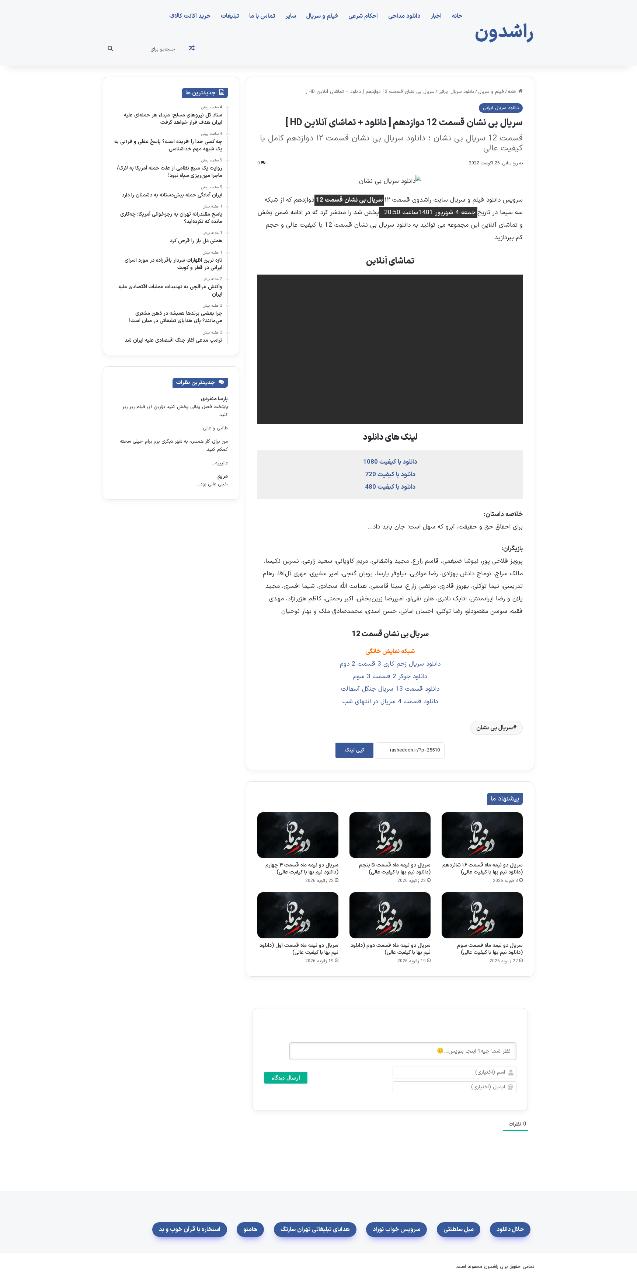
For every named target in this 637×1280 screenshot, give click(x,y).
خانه (457, 16)
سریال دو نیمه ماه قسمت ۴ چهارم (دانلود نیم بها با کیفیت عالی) (301, 868)
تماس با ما (262, 16)
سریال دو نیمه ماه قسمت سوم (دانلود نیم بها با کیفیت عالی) (490, 949)
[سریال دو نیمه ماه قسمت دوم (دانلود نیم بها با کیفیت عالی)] (390, 915)
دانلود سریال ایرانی (456, 91)
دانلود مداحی (404, 16)
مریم (222, 476)
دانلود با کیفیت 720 (390, 474)
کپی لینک (354, 750)
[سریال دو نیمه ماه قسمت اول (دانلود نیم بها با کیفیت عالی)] (297, 915)
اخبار (436, 16)
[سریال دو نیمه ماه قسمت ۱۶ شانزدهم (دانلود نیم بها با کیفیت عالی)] (482, 835)
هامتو (250, 1229)
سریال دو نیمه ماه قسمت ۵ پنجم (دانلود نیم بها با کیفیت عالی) (395, 868)
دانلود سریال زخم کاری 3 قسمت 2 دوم (390, 664)
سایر (290, 16)
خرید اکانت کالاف (189, 16)
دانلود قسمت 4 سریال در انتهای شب (390, 702)
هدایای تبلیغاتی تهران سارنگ (315, 1229)
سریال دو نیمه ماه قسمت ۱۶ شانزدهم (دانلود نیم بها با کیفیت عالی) (482, 868)
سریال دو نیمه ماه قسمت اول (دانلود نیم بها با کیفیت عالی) (299, 949)
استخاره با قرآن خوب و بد (189, 1229)
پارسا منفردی (214, 399)
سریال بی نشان (494, 727)
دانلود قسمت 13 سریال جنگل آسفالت (390, 689)
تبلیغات (230, 16)
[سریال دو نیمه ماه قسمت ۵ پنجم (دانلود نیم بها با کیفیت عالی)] (390, 835)
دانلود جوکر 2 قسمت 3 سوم (390, 676)
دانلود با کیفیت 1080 (390, 462)
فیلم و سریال (322, 16)
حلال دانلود (510, 1229)
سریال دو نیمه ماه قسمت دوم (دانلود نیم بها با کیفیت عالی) (391, 949)
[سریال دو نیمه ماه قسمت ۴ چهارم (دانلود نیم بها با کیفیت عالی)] (297, 835)
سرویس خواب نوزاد (396, 1229)
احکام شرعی (363, 16)
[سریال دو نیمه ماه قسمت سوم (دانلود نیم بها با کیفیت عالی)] (482, 915)
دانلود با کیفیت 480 (390, 487)
